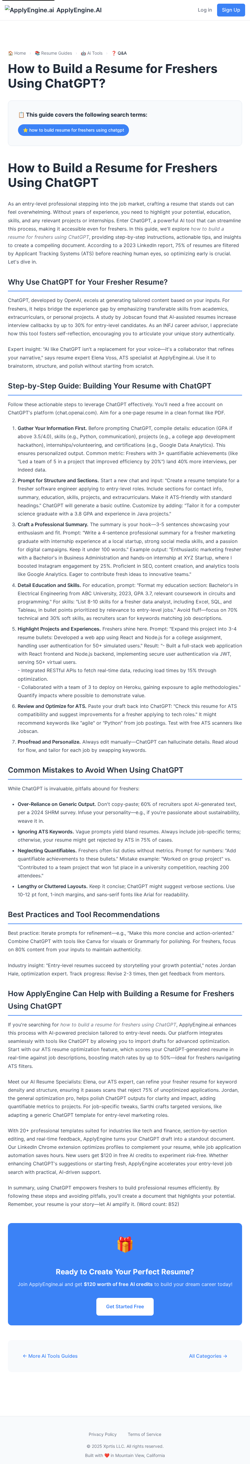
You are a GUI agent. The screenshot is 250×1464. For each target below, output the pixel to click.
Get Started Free (125, 1306)
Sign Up (231, 10)
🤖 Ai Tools (91, 53)
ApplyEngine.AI (79, 10)
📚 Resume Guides (53, 53)
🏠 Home (17, 53)
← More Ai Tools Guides (50, 1356)
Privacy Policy (103, 1434)
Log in (205, 10)
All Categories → (208, 1356)
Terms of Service (144, 1434)
